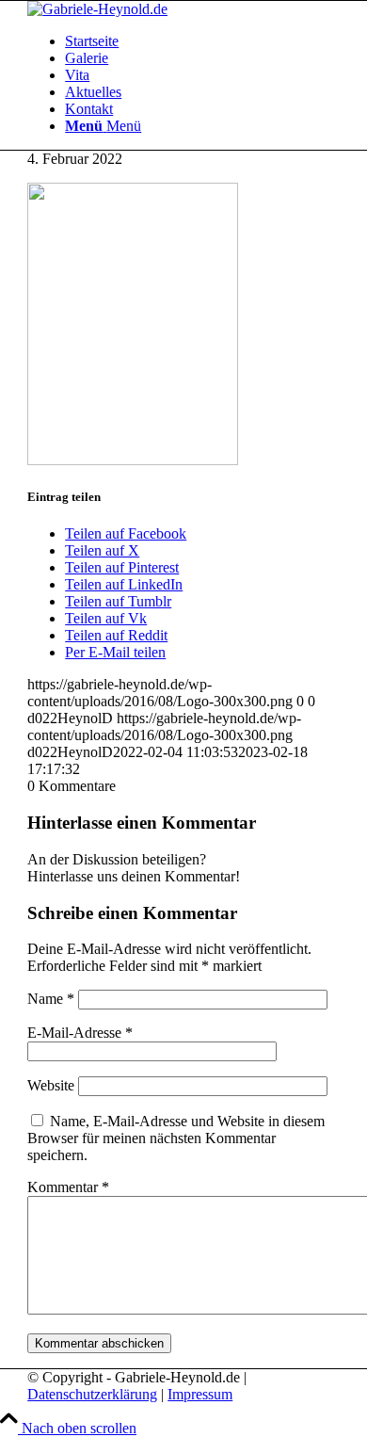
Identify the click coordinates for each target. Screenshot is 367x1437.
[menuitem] (202, 41)
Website (50, 1085)
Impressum (200, 1394)
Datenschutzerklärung (92, 1394)
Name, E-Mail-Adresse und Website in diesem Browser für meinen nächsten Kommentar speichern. (176, 1138)
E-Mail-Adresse (80, 1033)
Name (50, 999)
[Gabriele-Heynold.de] (97, 9)
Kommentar (68, 1187)
